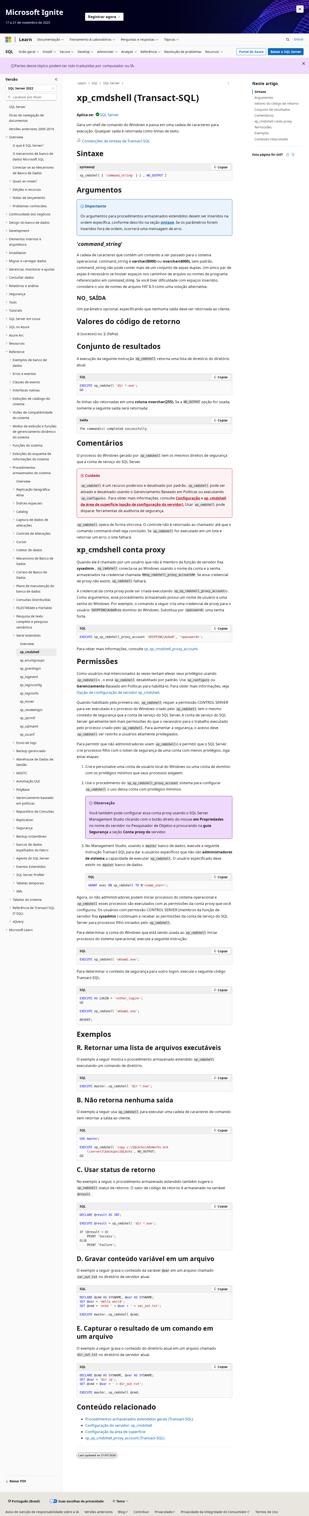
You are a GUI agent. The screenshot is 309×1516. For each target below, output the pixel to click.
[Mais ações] (228, 83)
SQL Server (111, 83)
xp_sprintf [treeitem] (27, 718)
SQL (94, 83)
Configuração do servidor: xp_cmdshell (118, 1425)
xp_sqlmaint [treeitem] (29, 726)
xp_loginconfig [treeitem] (31, 685)
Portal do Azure (251, 51)
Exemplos (261, 133)
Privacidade (163, 1512)
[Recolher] (56, 79)
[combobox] (31, 88)
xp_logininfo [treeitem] (29, 693)
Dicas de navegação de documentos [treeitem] (26, 118)
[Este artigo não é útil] (293, 154)
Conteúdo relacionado (271, 139)
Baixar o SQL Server (286, 51)
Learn (82, 83)
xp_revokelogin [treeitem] (31, 710)
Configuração (188, 498)
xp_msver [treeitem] (27, 701)
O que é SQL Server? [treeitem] (28, 145)
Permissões (263, 127)
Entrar (299, 39)
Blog (121, 1512)
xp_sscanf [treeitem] (27, 734)
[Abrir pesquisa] (287, 39)
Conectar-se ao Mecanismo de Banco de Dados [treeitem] (33, 170)
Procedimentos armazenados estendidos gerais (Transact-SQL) (139, 1419)
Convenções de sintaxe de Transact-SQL (116, 141)
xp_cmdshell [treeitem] (29, 652)
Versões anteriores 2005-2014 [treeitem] (31, 129)
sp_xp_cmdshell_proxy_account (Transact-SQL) (124, 1438)
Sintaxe (260, 91)
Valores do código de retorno (276, 103)
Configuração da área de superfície (115, 1431)
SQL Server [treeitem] (17, 107)
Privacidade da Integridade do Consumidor (214, 1512)
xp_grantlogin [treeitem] (30, 668)
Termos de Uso (266, 1512)
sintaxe (167, 222)
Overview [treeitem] (23, 481)
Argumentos (263, 97)
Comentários (264, 115)
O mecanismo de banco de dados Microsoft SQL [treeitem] (33, 156)
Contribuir (141, 1512)
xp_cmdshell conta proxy (273, 121)
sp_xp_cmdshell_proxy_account (170, 648)
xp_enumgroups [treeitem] (32, 660)
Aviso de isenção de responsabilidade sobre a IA (42, 1512)
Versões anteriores (98, 1512)
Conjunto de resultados (272, 109)
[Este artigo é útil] (287, 154)
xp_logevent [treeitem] (29, 677)
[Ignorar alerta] (300, 9)
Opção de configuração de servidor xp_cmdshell (118, 692)
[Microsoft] (8, 39)
